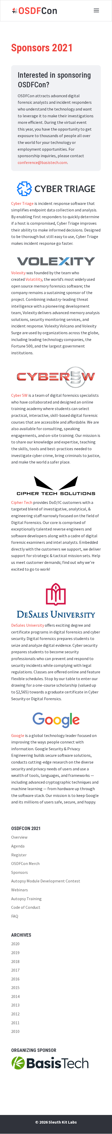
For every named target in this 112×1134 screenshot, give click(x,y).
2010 (15, 1031)
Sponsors (19, 872)
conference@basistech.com (42, 162)
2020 (15, 943)
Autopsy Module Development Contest (45, 880)
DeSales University (27, 625)
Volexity (18, 272)
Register (19, 854)
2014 (15, 996)
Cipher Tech (21, 502)
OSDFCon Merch (25, 863)
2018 (15, 961)
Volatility (34, 279)
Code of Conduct (25, 907)
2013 (15, 1005)
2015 (15, 987)
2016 (15, 978)
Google (17, 735)
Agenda (17, 846)
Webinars (19, 889)
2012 (15, 1013)
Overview (19, 837)
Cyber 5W (19, 395)
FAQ (14, 916)
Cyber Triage (22, 203)
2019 (15, 952)
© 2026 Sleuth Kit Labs (56, 1122)
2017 (15, 970)
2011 (15, 1022)
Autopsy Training (26, 898)
